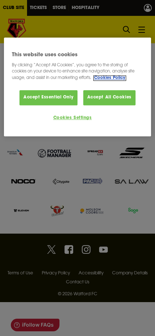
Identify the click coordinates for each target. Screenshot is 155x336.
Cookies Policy (109, 78)
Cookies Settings (72, 118)
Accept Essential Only (48, 98)
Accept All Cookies (109, 98)
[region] (77, 87)
